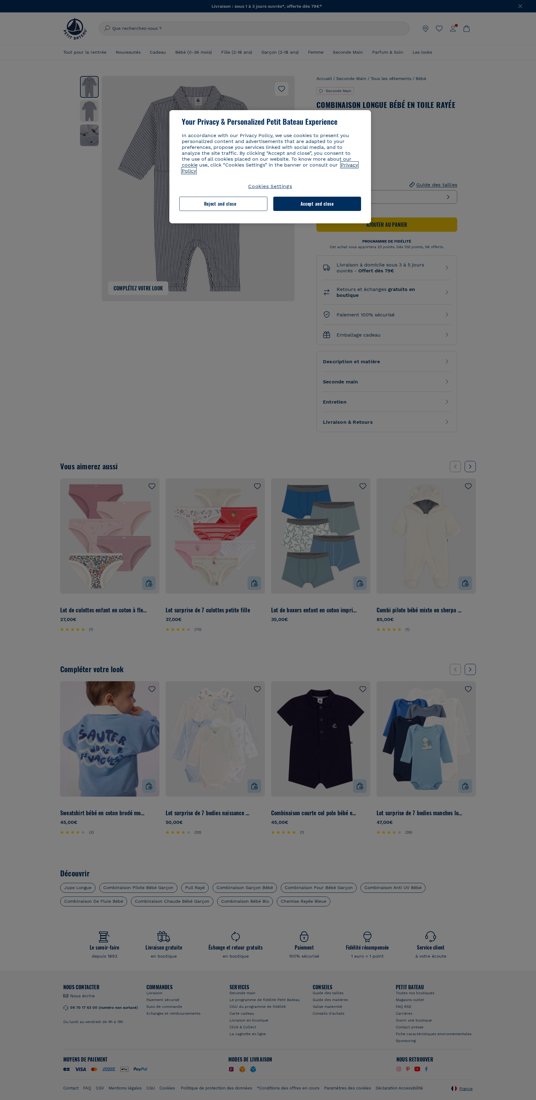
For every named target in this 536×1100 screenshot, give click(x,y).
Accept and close (317, 203)
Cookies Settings (270, 186)
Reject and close (220, 203)
